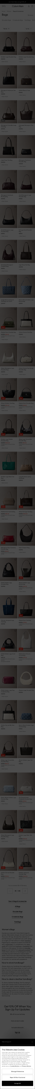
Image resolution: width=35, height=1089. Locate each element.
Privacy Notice (26, 1066)
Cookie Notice (14, 1066)
